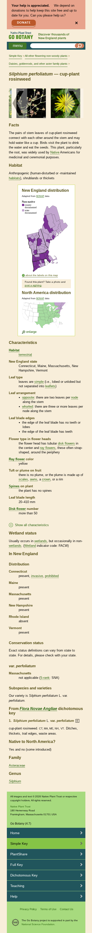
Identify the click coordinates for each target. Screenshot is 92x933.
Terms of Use (48, 909)
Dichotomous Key (24, 875)
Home (15, 833)
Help (13, 896)
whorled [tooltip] (27, 406)
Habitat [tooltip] (14, 350)
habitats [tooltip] (14, 178)
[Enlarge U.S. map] (46, 318)
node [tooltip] (74, 397)
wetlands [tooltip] (40, 541)
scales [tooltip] (23, 479)
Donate (24, 22)
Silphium (15, 781)
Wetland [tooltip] (30, 546)
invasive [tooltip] (37, 576)
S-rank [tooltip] (45, 678)
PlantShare (18, 854)
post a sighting (33, 285)
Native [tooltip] (54, 152)
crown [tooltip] (46, 479)
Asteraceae (17, 765)
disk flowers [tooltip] (66, 443)
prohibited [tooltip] (52, 576)
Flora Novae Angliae (38, 709)
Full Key (16, 865)
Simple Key (15, 55)
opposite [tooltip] (28, 397)
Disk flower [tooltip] (17, 509)
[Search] (79, 45)
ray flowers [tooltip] (47, 448)
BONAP (40, 196)
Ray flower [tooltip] (17, 459)
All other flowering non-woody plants (46, 55)
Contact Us (66, 909)
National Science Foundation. (38, 924)
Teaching (17, 886)
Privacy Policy (28, 909)
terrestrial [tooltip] (25, 354)
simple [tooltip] (39, 382)
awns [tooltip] (33, 479)
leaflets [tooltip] (50, 386)
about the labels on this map (42, 275)
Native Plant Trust (20, 806)
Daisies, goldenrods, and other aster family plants (38, 63)
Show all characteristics (32, 525)
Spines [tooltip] (14, 486)
